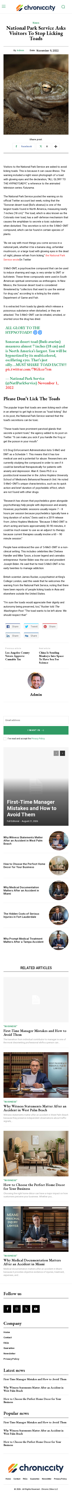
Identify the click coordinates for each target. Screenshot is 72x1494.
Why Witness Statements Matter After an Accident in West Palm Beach (23, 840)
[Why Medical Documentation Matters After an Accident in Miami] (59, 890)
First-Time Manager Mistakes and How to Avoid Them (31, 808)
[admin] (36, 680)
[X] (26, 1309)
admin (20, 50)
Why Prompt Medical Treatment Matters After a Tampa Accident (23, 940)
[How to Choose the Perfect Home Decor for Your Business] (59, 865)
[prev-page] (56, 753)
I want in (34, 730)
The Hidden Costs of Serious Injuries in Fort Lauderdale (21, 915)
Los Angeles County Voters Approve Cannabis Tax (17, 656)
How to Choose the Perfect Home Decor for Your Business (24, 865)
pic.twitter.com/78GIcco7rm (28, 369)
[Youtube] (36, 1309)
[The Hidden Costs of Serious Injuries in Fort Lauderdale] (59, 915)
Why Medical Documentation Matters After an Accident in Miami (21, 890)
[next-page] (62, 753)
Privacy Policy (38, 738)
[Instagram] (17, 1309)
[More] (55, 146)
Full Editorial (13, 821)
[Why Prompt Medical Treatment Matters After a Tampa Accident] (59, 940)
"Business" (10, 1026)
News (36, 22)
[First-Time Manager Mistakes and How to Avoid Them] (36, 786)
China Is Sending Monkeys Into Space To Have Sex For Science (51, 657)
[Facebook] (7, 1309)
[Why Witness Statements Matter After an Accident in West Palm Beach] (59, 841)
